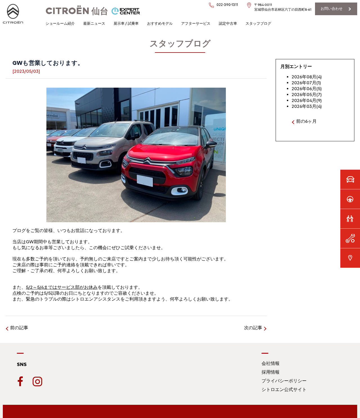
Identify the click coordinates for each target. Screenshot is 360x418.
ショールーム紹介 (60, 23)
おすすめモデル (160, 23)
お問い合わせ (332, 8)
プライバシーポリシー (284, 380)
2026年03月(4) (307, 106)
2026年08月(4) (307, 76)
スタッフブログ (258, 23)
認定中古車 (228, 23)
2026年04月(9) (307, 100)
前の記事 (19, 327)
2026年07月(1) (306, 82)
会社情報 (271, 363)
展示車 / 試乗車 (126, 23)
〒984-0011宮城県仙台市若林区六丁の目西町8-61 (282, 7)
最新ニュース (94, 23)
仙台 (77, 11)
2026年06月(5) (307, 88)
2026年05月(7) (307, 94)
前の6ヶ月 (306, 121)
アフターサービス (195, 23)
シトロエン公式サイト (284, 389)
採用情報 (271, 372)
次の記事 (253, 327)
